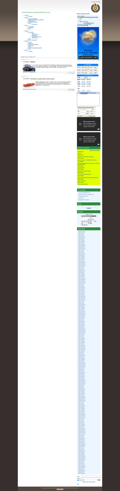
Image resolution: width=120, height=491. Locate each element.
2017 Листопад (81, 349)
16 (86, 221)
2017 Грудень (81, 350)
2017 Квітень (81, 339)
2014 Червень (81, 291)
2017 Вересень (82, 346)
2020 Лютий (81, 387)
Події (33, 33)
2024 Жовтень (81, 459)
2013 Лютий (81, 269)
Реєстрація (92, 481)
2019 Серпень (81, 379)
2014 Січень (81, 284)
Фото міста (30, 32)
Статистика (34, 24)
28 (82, 225)
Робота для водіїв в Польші (84, 170)
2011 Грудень (81, 249)
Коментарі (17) (33, 89)
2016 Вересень (82, 329)
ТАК (80, 18)
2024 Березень (81, 450)
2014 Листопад (81, 298)
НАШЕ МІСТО (35, 34)
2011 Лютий (81, 235)
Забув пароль (85, 481)
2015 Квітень (81, 305)
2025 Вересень (82, 466)
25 (90, 223)
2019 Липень (81, 377)
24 (88, 223)
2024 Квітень (81, 452)
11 (90, 219)
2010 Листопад (81, 231)
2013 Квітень (81, 272)
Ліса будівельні (81, 167)
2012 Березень (81, 253)
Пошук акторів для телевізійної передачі (87, 159)
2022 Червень (81, 425)
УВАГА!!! (32, 62)
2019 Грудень (81, 384)
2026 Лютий (81, 469)
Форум (26, 50)
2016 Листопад (81, 332)
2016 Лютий (81, 320)
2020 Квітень (81, 390)
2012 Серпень (81, 260)
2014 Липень (81, 293)
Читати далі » (46, 85)
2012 (27, 56)
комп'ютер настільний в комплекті (86, 156)
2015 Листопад (81, 315)
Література (30, 45)
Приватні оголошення (33, 44)
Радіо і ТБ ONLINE (32, 40)
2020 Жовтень (81, 398)
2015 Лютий (81, 303)
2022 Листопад (81, 432)
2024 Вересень (82, 457)
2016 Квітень (81, 322)
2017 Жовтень (81, 348)
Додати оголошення (95, 150)
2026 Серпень (81, 473)
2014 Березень (81, 287)
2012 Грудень (81, 266)
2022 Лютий (81, 421)
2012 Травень (81, 256)
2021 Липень (81, 411)
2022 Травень (81, 424)
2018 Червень (81, 359)
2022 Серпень (81, 428)
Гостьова (30, 51)
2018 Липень (81, 360)
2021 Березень (81, 405)
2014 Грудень (81, 300)
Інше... (29, 28)
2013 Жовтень (81, 280)
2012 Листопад (81, 265)
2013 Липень (81, 276)
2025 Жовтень (81, 467)
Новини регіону (31, 20)
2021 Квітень (81, 407)
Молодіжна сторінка (32, 22)
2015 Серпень (81, 311)
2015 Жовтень (81, 314)
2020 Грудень (81, 401)
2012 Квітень (81, 255)
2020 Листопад (81, 400)
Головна (26, 15)
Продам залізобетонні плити (84, 174)
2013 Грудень (81, 283)
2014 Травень (81, 290)
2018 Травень (81, 357)
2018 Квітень (81, 356)
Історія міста (31, 26)
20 (95, 221)
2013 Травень (81, 273)
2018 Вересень (82, 363)
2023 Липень (81, 442)
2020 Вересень (82, 397)
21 (82, 223)
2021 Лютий (81, 404)
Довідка (30, 42)
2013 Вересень (82, 279)
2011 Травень (81, 239)
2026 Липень (81, 471)
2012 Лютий (81, 252)
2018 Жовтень (81, 365)
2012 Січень (81, 251)
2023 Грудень (81, 446)
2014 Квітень (81, 289)
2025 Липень (81, 463)
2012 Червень (81, 258)
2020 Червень (81, 393)
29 (84, 225)
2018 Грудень (81, 367)
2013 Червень (81, 275)
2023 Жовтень (81, 445)
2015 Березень (81, 304)
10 (88, 219)
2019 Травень (81, 374)
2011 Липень (81, 242)
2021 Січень (81, 403)
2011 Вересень (81, 245)
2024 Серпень (81, 456)
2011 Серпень (81, 244)
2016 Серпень (81, 328)
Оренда (79, 153)
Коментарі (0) (32, 72)
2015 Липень (81, 310)
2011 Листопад (81, 248)
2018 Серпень (81, 362)
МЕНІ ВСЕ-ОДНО (84, 21)
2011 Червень (81, 241)
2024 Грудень (81, 460)
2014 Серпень (81, 294)
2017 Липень (81, 343)
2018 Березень (81, 355)
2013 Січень (81, 267)
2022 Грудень (81, 433)
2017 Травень (81, 341)
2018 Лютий (81, 353)
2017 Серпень (81, 345)
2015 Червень (81, 308)
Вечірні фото (35, 37)
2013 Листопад (81, 282)
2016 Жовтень (81, 331)
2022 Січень (81, 419)
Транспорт (30, 43)
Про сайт (30, 16)
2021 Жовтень (81, 415)
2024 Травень (81, 453)
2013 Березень (81, 270)
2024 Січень (81, 448)
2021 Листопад (81, 417)
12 (93, 219)
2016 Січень (81, 318)
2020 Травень (81, 391)
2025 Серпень (81, 464)
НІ (80, 20)
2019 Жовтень (81, 381)
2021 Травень (81, 408)
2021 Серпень (81, 412)
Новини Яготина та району (85, 194)
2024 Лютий (81, 449)
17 (88, 221)
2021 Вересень (82, 414)
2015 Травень (81, 307)
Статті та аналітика (32, 18)
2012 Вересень (82, 262)
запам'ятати (82, 480)
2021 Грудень (81, 418)
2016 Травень (81, 324)
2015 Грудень (81, 317)
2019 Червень (81, 376)
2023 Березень (81, 438)
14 (82, 221)
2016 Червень (81, 325)
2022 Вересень (82, 429)
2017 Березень (81, 338)
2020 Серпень (81, 395)
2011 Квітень (81, 238)
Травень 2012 (89, 214)
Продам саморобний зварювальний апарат (88, 177)
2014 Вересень (82, 296)
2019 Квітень (81, 373)
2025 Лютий (81, 462)
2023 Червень (81, 440)
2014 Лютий (81, 286)
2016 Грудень (81, 334)
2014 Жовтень (81, 297)
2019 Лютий (81, 370)
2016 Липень (81, 327)
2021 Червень (81, 410)
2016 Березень (81, 321)
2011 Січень (81, 234)
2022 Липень (81, 426)
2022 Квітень (81, 422)
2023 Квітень (81, 439)
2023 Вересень (82, 443)
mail (78, 484)
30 (86, 225)
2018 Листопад (81, 366)
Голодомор (30, 27)
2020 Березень (81, 388)
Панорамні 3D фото (36, 36)
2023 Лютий (81, 436)
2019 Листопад (81, 383)
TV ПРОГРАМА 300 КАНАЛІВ (35, 47)
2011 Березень (81, 237)
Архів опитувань (87, 24)
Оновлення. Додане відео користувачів (42, 78)
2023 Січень (81, 435)
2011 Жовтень (81, 246)
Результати (80, 24)
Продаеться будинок (83, 184)
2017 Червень (81, 342)
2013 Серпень (81, 277)
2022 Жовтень (81, 431)
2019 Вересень (82, 380)
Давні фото (34, 35)
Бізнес (29, 46)
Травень (31, 56)
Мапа (29, 49)
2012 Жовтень (81, 263)
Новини (26, 17)
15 (84, 221)
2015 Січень (81, 301)
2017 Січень (81, 335)
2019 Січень (81, 369)
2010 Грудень (81, 232)
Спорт (29, 23)
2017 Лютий (81, 336)
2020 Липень (81, 394)
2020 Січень (81, 386)
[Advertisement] (44, 8)
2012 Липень (81, 259)
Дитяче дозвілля (81, 180)
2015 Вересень (82, 312)
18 (90, 221)
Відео (29, 38)
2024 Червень (81, 455)
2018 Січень (81, 352)
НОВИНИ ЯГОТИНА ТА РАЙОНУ (36, 19)
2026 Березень (81, 470)
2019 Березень (81, 372)
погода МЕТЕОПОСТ (88, 75)
